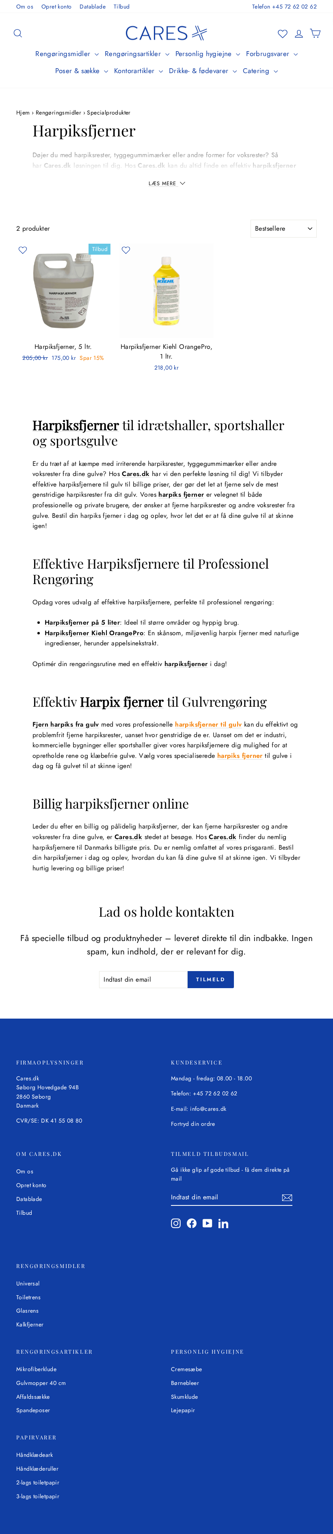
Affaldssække (33, 1397)
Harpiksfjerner (75, 424)
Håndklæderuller (37, 1469)
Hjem (24, 112)
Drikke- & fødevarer (200, 71)
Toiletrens (28, 1297)
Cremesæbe (186, 1369)
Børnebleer (185, 1383)
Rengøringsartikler (134, 53)
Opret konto (56, 6)
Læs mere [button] (163, 183)
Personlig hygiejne (204, 53)
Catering (257, 71)
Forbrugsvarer (269, 53)
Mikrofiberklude (36, 1369)
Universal (28, 1283)
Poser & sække (78, 71)
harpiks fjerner (181, 494)
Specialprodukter (108, 112)
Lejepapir (183, 1410)
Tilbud (122, 6)
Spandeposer (33, 1410)
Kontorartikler (135, 71)
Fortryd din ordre (193, 1124)
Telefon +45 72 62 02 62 (284, 6)
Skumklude (184, 1397)
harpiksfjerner (186, 664)
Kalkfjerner (29, 1324)
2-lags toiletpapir (37, 1482)
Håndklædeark (34, 1455)
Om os (24, 6)
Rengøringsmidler (64, 53)
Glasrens (27, 1311)
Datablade (93, 6)
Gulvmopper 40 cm (41, 1383)
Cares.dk (57, 165)
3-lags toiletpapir (37, 1496)
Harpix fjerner (122, 701)
